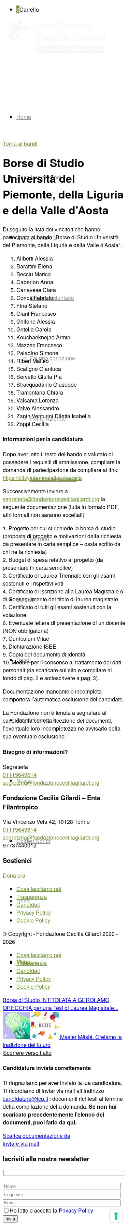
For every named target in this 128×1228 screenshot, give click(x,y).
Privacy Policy (33, 912)
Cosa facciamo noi (38, 889)
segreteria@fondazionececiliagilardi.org (51, 499)
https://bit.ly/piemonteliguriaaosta (42, 478)
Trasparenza (31, 897)
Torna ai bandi (20, 143)
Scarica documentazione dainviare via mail (36, 1139)
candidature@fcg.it (25, 1099)
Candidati (28, 904)
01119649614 (20, 775)
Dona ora (14, 875)
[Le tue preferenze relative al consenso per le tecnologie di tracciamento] (116, 1216)
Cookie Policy (33, 920)
